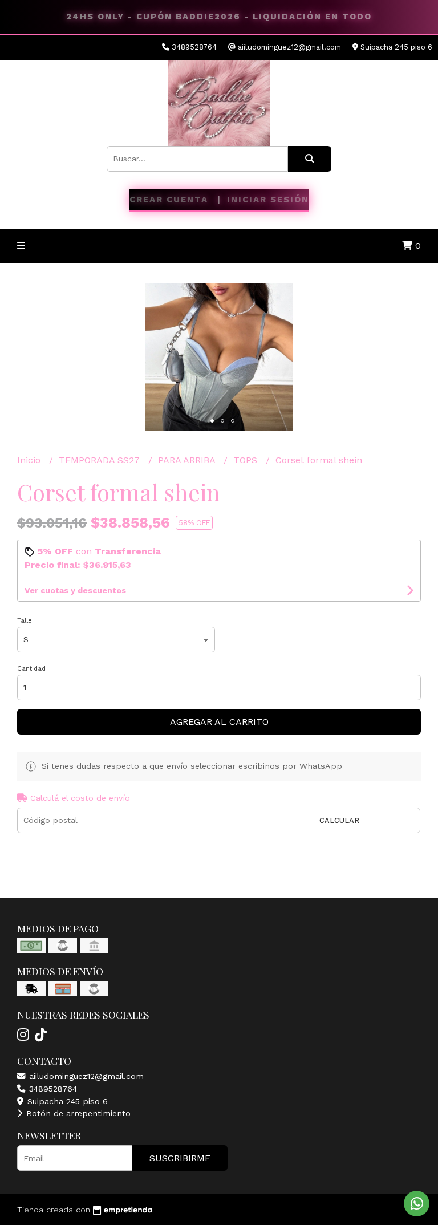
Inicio (30, 460)
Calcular (339, 820)
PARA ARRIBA (188, 460)
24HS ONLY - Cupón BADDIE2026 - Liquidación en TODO (219, 16)
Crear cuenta (168, 199)
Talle (24, 620)
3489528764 (51, 1088)
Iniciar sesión (268, 199)
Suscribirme (179, 1158)
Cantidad (31, 668)
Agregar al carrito (219, 721)
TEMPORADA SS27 (101, 460)
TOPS (246, 460)
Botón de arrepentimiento (77, 1113)
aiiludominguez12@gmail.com (85, 1076)
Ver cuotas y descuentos (75, 590)
